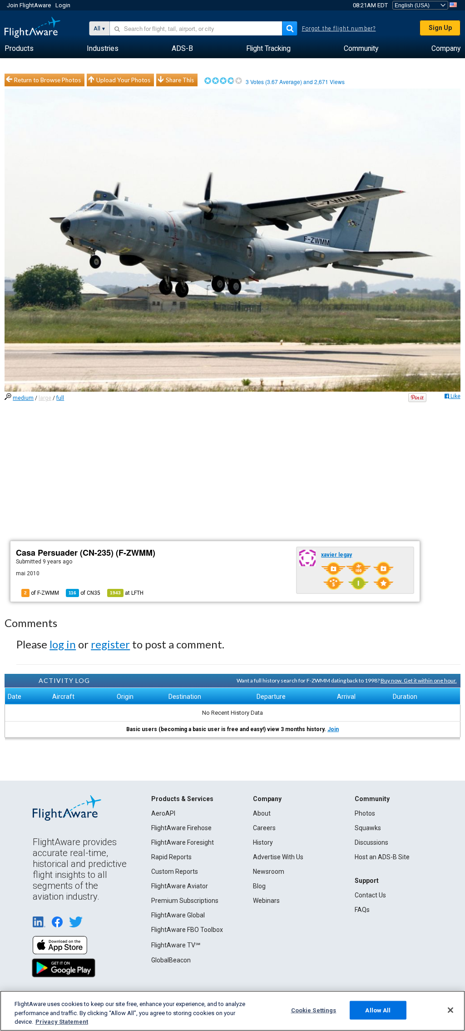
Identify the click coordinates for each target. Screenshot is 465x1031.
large (45, 398)
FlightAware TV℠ (175, 945)
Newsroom (268, 871)
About (262, 813)
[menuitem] (19, 48)
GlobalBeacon (171, 960)
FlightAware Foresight (182, 842)
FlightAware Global (178, 915)
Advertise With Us (278, 857)
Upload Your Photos (123, 80)
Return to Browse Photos (47, 80)
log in (62, 644)
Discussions (371, 842)
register (110, 644)
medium (23, 398)
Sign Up (440, 27)
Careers (264, 828)
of (84, 593)
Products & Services (182, 798)
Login (62, 5)
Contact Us (370, 895)
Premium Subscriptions (184, 900)
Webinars (266, 900)
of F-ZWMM (41, 593)
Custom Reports (174, 871)
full (60, 398)
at (126, 593)
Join (333, 729)
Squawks (368, 828)
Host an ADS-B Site (382, 857)
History (263, 842)
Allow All (378, 1009)
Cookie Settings (313, 1009)
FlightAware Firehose (181, 828)
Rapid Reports (171, 857)
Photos (365, 813)
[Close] (450, 1010)
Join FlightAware (29, 5)
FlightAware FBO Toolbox (187, 929)
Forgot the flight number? (339, 28)
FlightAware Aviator (179, 886)
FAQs (362, 909)
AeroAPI (163, 813)
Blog (259, 886)
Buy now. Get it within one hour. (419, 680)
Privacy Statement (61, 1021)
